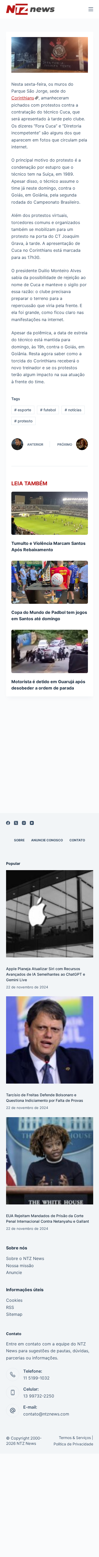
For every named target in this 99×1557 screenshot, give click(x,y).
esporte (22, 410)
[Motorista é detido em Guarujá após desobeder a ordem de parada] (49, 651)
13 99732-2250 (38, 1396)
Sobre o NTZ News (25, 1258)
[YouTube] (32, 823)
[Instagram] (24, 823)
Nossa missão (20, 1265)
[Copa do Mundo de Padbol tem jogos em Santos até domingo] (49, 582)
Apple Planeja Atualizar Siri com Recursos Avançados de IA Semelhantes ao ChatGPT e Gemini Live (45, 974)
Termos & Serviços (75, 1437)
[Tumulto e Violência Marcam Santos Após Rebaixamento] (49, 513)
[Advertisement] (49, 761)
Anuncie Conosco (47, 840)
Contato (77, 840)
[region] (49, 1528)
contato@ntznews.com (46, 1414)
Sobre (19, 840)
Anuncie (14, 1272)
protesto (23, 421)
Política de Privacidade (73, 1444)
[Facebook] (8, 823)
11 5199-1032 (36, 1378)
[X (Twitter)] (16, 823)
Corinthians (22, 98)
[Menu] (90, 9)
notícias (73, 410)
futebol (48, 410)
